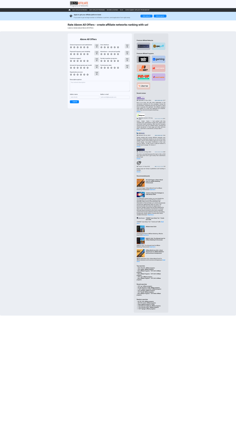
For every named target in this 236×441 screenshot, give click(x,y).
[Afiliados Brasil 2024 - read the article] (141, 229)
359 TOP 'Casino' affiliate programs (147, 303)
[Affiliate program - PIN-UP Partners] (143, 77)
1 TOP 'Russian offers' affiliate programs (148, 307)
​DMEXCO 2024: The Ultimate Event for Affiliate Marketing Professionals (155, 239)
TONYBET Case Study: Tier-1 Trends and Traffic (155, 219)
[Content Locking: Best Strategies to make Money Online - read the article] (141, 194)
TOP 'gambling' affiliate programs (146, 290)
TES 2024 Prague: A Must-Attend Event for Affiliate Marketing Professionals (154, 181)
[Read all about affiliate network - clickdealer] (151, 133)
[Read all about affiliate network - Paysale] (143, 46)
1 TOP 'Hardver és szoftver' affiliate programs (149, 289)
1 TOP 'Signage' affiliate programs (146, 309)
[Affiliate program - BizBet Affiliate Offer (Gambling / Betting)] (143, 68)
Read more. (152, 189)
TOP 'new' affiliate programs (145, 276)
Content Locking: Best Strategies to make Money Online (155, 193)
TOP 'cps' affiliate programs (145, 286)
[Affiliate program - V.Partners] (158, 77)
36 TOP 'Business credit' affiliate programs (149, 287)
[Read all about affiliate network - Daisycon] (151, 115)
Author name (74, 94)
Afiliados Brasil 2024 (151, 226)
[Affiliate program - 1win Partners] (143, 59)
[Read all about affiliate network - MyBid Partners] (151, 98)
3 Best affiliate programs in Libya (146, 304)
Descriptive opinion (76, 79)
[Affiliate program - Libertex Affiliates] (143, 86)
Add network (146, 16)
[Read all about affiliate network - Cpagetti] (158, 46)
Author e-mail (104, 94)
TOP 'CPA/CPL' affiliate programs (146, 268)
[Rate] (71, 47)
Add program (160, 16)
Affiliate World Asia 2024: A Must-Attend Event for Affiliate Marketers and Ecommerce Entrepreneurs (155, 252)
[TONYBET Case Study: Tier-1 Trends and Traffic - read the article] (141, 218)
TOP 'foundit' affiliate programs (146, 292)
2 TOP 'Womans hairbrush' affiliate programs (149, 306)
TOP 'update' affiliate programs (146, 269)
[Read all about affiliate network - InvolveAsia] (151, 163)
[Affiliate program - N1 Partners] (158, 68)
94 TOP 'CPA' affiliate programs (146, 301)
